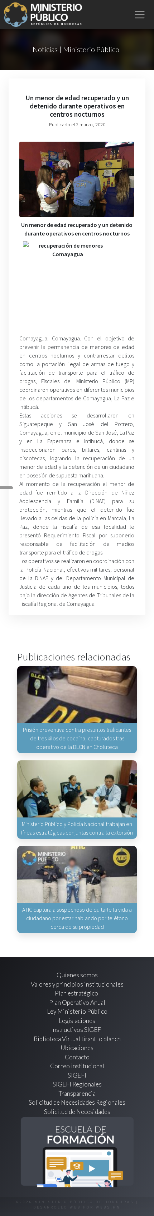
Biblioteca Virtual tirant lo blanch (77, 1039)
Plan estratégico (77, 993)
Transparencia (77, 1093)
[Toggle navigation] (140, 15)
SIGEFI (77, 1075)
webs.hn (108, 1207)
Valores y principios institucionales (77, 984)
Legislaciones (77, 1020)
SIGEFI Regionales (77, 1084)
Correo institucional (77, 1066)
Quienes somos (77, 975)
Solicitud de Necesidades (77, 1111)
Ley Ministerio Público (77, 1011)
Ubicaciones (77, 1048)
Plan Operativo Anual (77, 1002)
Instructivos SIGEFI (77, 1029)
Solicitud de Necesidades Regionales (77, 1102)
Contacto (77, 1057)
